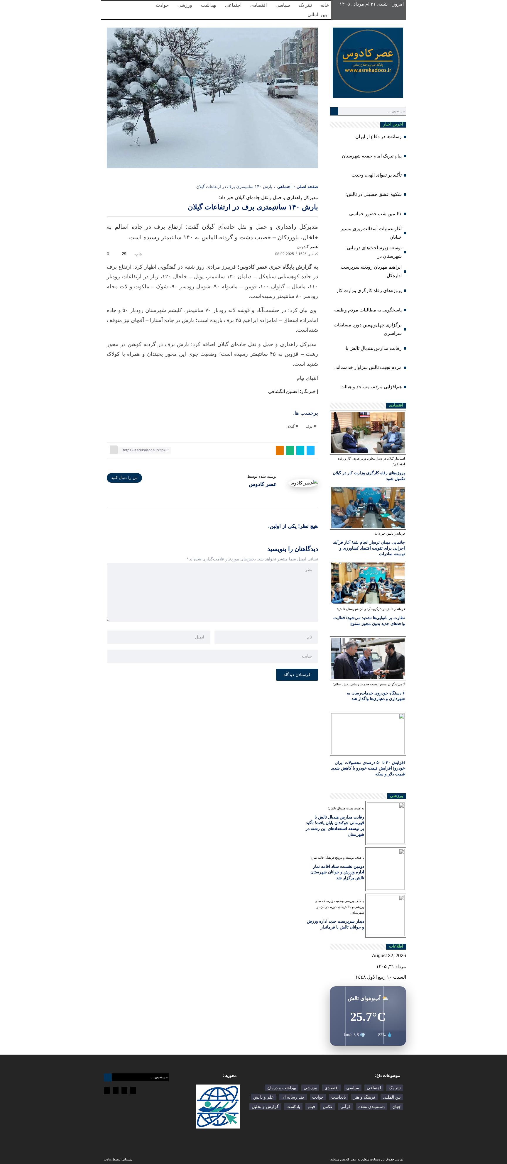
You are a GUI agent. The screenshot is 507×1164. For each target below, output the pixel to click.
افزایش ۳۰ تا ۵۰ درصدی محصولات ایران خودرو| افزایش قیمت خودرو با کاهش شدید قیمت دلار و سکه (368, 768)
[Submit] (334, 111)
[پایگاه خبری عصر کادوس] (368, 62)
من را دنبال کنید (124, 477)
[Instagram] (124, 1090)
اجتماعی (284, 186)
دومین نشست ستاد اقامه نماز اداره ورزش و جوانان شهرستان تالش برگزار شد (337, 872)
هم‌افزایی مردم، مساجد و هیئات (371, 386)
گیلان (290, 426)
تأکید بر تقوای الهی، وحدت (376, 174)
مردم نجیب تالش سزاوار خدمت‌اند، (368, 367)
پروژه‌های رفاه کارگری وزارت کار (369, 290)
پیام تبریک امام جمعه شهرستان (372, 155)
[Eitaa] (116, 1090)
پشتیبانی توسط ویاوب (118, 1159)
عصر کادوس (307, 246)
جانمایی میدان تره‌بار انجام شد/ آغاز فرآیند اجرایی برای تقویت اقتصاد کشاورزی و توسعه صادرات (369, 548)
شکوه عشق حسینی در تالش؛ (373, 194)
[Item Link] (368, 432)
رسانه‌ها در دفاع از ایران (378, 136)
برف (308, 426)
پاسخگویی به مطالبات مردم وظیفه (368, 309)
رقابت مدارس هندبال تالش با (374, 348)
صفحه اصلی (307, 186)
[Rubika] (107, 1090)
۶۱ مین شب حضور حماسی (375, 213)
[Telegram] (133, 1090)
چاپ (139, 253)
